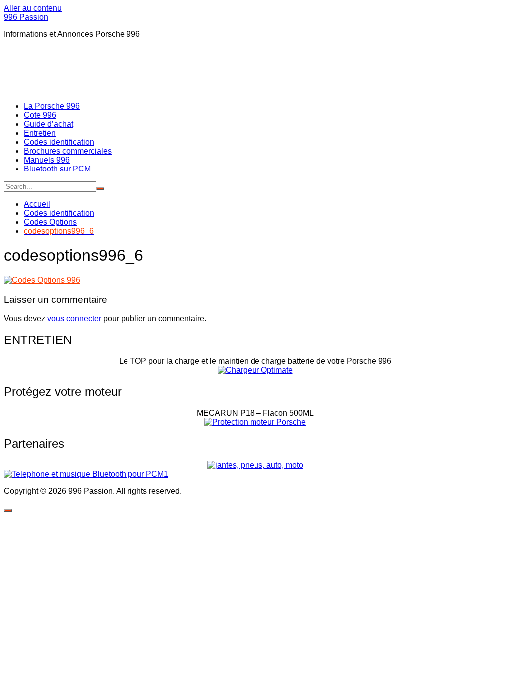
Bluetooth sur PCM (57, 169)
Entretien (40, 133)
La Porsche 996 (52, 106)
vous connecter (74, 318)
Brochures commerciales (68, 151)
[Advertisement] (185, 69)
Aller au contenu (33, 8)
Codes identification (59, 142)
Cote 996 (40, 115)
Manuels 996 (47, 160)
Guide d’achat (48, 124)
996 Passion (26, 17)
